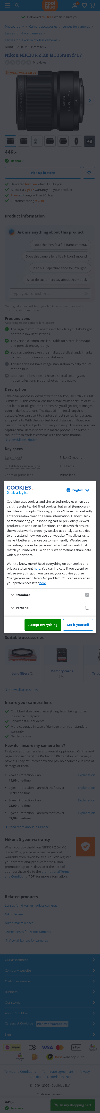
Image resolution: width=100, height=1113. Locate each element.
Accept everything (42, 624)
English (77, 490)
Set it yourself (78, 624)
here (37, 568)
